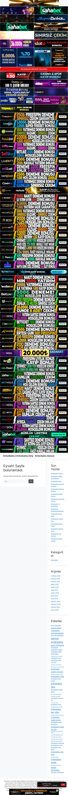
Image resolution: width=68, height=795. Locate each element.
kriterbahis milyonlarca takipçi (57, 715)
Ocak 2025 (54, 590)
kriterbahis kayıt (56, 704)
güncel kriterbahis (57, 640)
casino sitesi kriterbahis (56, 629)
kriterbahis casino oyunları (57, 670)
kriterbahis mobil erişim (56, 718)
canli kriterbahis (56, 625)
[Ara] (31, 481)
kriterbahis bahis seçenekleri (56, 653)
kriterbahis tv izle (56, 745)
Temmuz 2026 (56, 576)
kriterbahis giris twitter (56, 680)
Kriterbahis (54, 560)
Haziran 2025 (55, 581)
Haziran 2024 (55, 607)
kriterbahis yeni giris (57, 753)
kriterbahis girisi (57, 676)
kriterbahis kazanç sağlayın (57, 706)
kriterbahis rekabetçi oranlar (57, 734)
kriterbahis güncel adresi (56, 694)
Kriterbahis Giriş (56, 481)
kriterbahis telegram (57, 743)
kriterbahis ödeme (55, 757)
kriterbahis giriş (56, 685)
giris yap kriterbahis (57, 635)
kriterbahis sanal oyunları (56, 736)
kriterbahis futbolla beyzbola (57, 674)
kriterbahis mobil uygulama (56, 723)
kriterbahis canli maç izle (56, 661)
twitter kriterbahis (55, 768)
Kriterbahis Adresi (57, 473)
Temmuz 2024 (56, 604)
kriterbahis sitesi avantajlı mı (57, 739)
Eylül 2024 (54, 598)
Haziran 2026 (55, 578)
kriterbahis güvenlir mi (57, 699)
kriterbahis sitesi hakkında (56, 741)
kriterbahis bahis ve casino (56, 656)
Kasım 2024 (55, 593)
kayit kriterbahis (57, 645)
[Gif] (34, 190)
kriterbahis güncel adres (57, 691)
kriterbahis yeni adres (56, 748)
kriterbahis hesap (54, 702)
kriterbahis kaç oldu (56, 710)
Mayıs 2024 (55, 610)
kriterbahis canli (56, 658)
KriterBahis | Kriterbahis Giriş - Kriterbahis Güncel (28, 456)
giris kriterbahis (57, 633)
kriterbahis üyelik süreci (56, 765)
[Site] (34, 116)
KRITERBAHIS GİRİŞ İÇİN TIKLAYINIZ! (34, 69)
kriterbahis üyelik (56, 761)
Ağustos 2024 (55, 601)
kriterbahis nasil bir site (57, 728)
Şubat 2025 (55, 587)
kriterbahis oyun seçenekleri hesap (57, 732)
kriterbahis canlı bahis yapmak (57, 666)
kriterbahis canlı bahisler (56, 664)
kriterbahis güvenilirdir (56, 696)
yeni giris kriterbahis (57, 772)
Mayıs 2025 (55, 584)
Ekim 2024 (54, 596)
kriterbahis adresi (56, 650)
